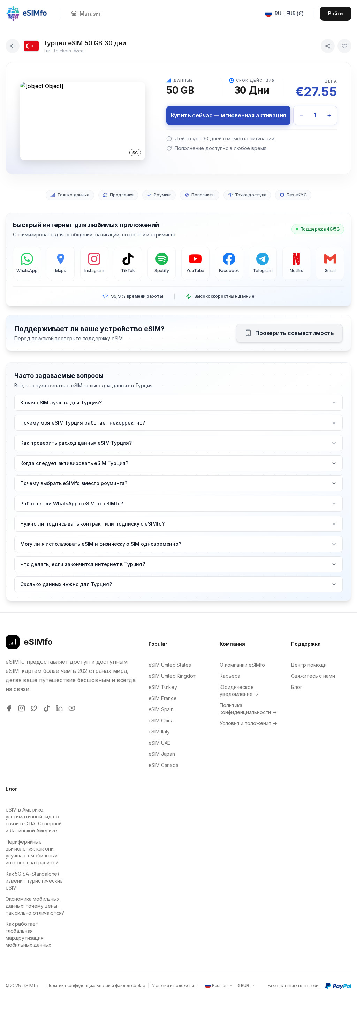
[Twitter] (34, 708)
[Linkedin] (59, 708)
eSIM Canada (163, 765)
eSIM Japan (162, 754)
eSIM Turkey (163, 687)
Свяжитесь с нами (313, 676)
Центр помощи (309, 665)
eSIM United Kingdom (173, 676)
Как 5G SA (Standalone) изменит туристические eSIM (34, 881)
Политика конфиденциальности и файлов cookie (96, 985)
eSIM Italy (159, 732)
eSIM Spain (161, 709)
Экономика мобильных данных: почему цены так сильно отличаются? (35, 906)
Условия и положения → (248, 723)
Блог (296, 687)
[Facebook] (9, 708)
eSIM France (163, 698)
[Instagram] (21, 708)
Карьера (230, 676)
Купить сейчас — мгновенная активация (228, 115)
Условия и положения (174, 985)
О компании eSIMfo (242, 665)
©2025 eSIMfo (22, 985)
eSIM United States (170, 665)
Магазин (90, 13)
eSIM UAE (159, 743)
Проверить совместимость (294, 332)
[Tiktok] (46, 708)
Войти (335, 13)
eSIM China (161, 720)
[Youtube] (71, 708)
